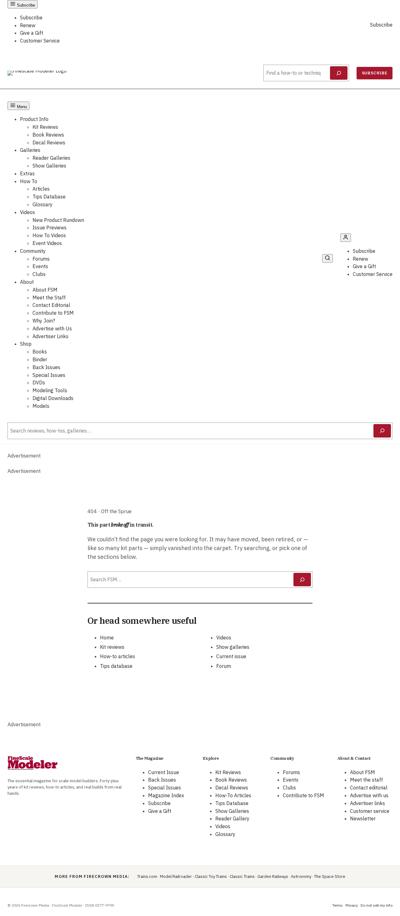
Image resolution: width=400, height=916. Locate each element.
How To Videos (49, 235)
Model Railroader (176, 876)
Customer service (369, 811)
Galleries (30, 150)
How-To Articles (233, 795)
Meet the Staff (49, 297)
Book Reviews (48, 135)
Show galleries (232, 647)
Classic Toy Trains (211, 876)
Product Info (34, 119)
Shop (26, 344)
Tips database (116, 666)
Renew (27, 25)
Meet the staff (366, 780)
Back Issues (46, 367)
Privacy (352, 905)
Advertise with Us (52, 328)
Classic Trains (242, 876)
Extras (27, 173)
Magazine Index (166, 795)
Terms (337, 905)
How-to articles (117, 656)
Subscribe (31, 17)
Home (107, 637)
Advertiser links (367, 803)
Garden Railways (273, 876)
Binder (39, 359)
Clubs (39, 274)
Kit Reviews (45, 127)
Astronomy (301, 876)
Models (40, 406)
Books (39, 351)
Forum (223, 666)
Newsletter (363, 818)
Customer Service (40, 41)
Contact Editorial (51, 305)
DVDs (38, 382)
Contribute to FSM (53, 313)
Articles (41, 189)
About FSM (45, 290)
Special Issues (48, 375)
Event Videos (47, 243)
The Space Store (329, 876)
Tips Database (49, 196)
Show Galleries (49, 166)
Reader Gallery (232, 818)
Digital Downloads (52, 398)
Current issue (231, 656)
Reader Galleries (51, 158)
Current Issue (163, 772)
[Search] (339, 73)
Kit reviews (112, 647)
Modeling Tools (49, 390)
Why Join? (43, 321)
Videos (27, 212)
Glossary (42, 204)
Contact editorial (369, 787)
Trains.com (147, 876)
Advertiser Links (50, 336)
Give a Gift (31, 33)
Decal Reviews (48, 142)
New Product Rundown (58, 220)
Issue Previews (49, 227)
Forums (41, 259)
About (27, 282)
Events (40, 266)
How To (28, 181)
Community (33, 251)
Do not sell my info (376, 905)
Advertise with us (369, 795)
